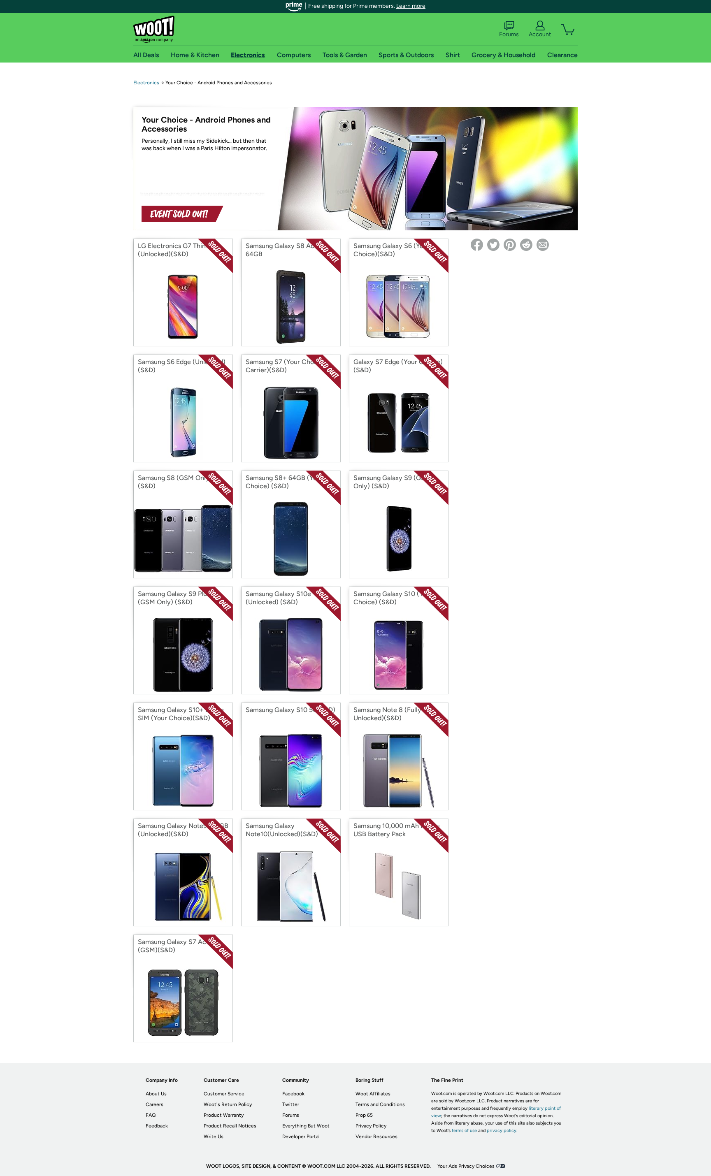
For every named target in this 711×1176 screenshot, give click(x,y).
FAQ (151, 1115)
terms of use (464, 1130)
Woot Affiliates (373, 1094)
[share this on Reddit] (526, 245)
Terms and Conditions (380, 1104)
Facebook (293, 1094)
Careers (154, 1104)
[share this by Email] (543, 245)
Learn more (410, 5)
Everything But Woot (306, 1126)
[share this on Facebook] (477, 245)
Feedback (157, 1126)
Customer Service (224, 1094)
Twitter (290, 1104)
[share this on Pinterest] (510, 245)
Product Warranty (224, 1115)
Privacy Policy (371, 1126)
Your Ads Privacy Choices (466, 1166)
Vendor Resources (376, 1136)
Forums (509, 34)
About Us (156, 1094)
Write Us (213, 1136)
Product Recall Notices (230, 1126)
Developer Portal (301, 1136)
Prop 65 (364, 1115)
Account (540, 34)
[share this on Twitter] (493, 245)
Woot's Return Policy (228, 1104)
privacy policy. (502, 1130)
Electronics (146, 83)
